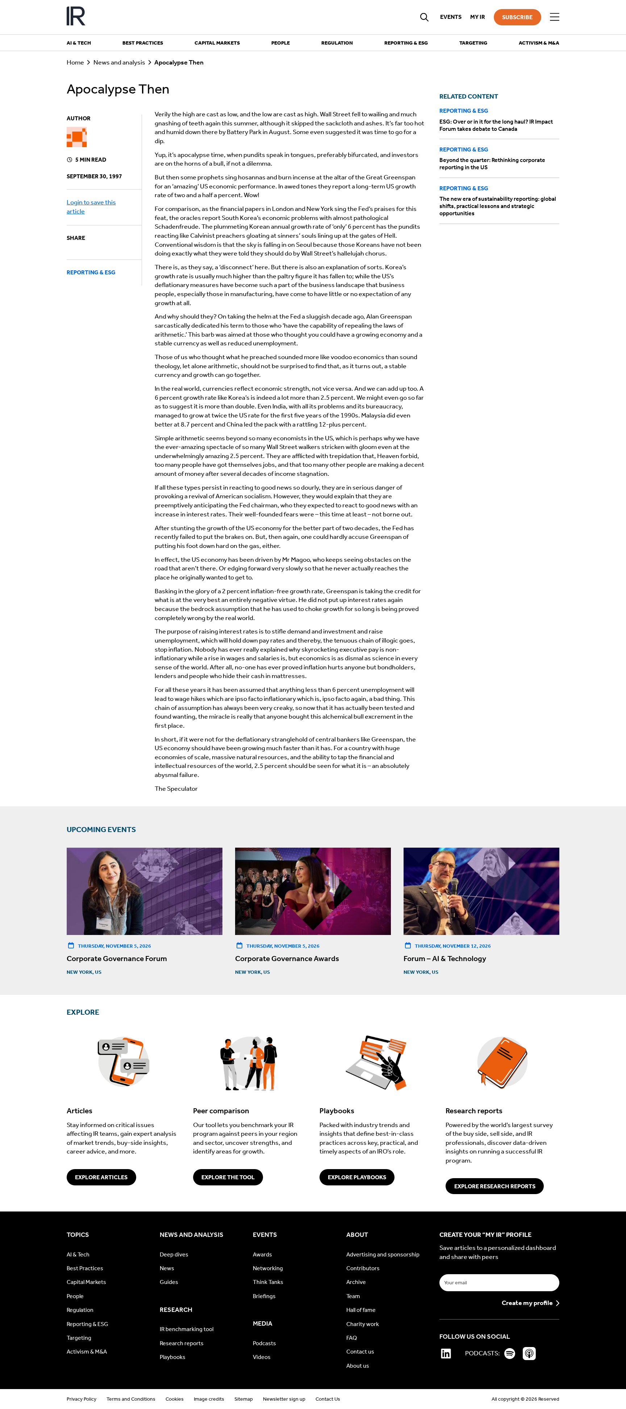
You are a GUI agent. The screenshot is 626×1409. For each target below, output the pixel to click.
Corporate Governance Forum (117, 958)
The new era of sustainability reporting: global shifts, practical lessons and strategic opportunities (497, 206)
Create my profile (527, 1303)
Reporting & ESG (91, 272)
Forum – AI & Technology (445, 958)
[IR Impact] (76, 17)
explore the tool (228, 1177)
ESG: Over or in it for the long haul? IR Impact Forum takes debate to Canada (496, 125)
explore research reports (494, 1186)
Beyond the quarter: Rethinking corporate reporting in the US (492, 164)
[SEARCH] (424, 17)
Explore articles (101, 1177)
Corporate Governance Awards (287, 958)
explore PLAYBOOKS (357, 1177)
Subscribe (517, 17)
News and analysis (119, 62)
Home (75, 62)
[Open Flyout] (554, 17)
